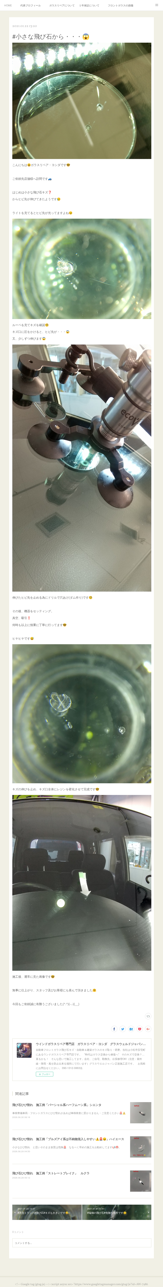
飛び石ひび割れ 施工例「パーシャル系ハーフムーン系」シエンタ (56, 1105)
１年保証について (89, 5)
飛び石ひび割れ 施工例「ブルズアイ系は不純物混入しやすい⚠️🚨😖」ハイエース (68, 1139)
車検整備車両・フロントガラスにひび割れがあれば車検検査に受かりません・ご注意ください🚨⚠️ (69, 1113)
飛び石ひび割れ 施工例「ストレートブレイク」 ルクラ (51, 1173)
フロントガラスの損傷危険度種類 (120, 5)
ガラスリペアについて (62, 5)
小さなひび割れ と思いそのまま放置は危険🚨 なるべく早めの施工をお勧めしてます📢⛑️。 (66, 1147)
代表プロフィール (30, 5)
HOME (8, 5)
